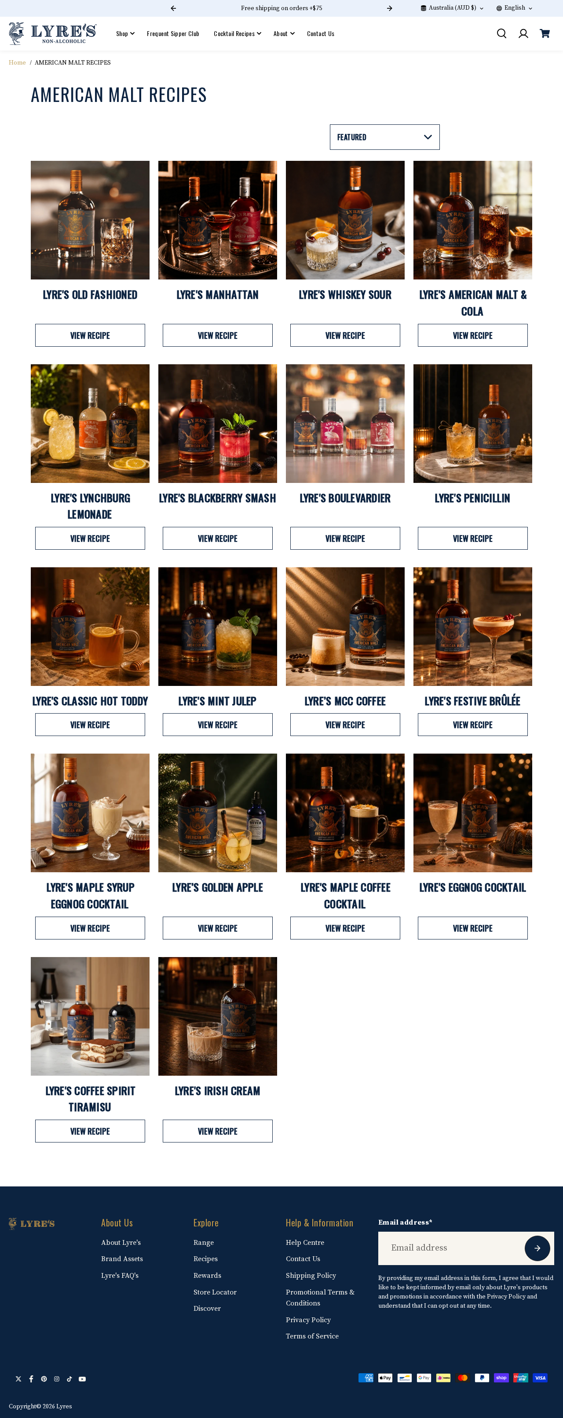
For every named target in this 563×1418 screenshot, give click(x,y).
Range (204, 1242)
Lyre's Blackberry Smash (217, 497)
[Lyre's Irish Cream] (217, 1016)
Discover (207, 1308)
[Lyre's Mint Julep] (217, 626)
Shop (122, 33)
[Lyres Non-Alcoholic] (53, 33)
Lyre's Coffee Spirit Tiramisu (91, 1098)
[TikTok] (69, 1379)
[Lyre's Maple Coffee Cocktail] (345, 813)
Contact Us (321, 33)
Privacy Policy (308, 1320)
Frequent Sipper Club (173, 33)
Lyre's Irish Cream (218, 1090)
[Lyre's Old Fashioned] (90, 220)
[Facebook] (31, 1379)
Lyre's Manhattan (218, 294)
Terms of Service (312, 1336)
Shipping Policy (311, 1275)
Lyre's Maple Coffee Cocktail (346, 895)
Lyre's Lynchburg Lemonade (90, 506)
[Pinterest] (44, 1379)
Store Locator (215, 1292)
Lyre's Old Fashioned (90, 294)
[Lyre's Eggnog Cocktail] (472, 813)
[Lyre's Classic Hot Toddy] (90, 626)
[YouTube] (82, 1379)
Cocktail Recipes (234, 33)
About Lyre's (121, 1242)
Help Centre (305, 1242)
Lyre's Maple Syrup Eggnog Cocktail (91, 895)
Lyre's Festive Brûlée (472, 700)
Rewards (207, 1275)
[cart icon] (544, 33)
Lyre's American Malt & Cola (473, 302)
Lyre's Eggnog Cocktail (473, 887)
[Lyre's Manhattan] (217, 220)
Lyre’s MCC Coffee (345, 700)
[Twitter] (18, 1379)
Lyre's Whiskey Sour (345, 294)
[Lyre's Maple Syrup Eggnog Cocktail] (90, 813)
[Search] (501, 33)
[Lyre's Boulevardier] (345, 423)
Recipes (206, 1259)
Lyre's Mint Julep (217, 700)
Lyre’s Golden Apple (217, 887)
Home (17, 63)
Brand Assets (122, 1259)
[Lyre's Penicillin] (472, 423)
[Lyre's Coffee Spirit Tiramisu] (90, 1016)
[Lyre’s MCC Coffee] (345, 626)
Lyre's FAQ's (120, 1275)
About (281, 33)
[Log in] (523, 33)
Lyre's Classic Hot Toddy (90, 700)
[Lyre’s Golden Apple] (217, 813)
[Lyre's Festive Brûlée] (472, 626)
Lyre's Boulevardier (345, 497)
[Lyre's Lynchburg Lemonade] (90, 423)
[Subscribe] (537, 1248)
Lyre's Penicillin (472, 497)
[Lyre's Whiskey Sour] (345, 220)
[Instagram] (56, 1379)
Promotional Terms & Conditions (320, 1298)
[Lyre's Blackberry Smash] (217, 423)
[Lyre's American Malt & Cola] (472, 220)
